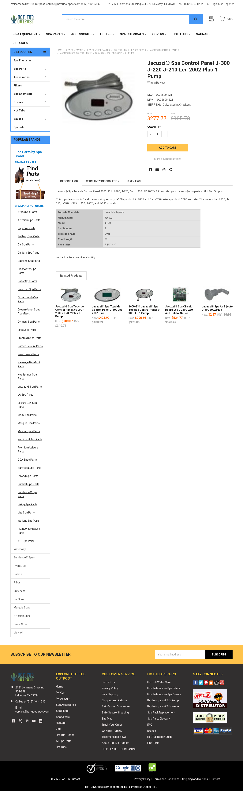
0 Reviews (134, 181)
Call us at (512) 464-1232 (30, 701)
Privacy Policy (110, 688)
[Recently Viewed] (212, 19)
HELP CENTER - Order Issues (119, 748)
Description (69, 181)
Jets (58, 728)
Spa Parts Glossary (158, 718)
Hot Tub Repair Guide (159, 736)
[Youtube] (34, 721)
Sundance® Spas (24, 557)
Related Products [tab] (71, 275)
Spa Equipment (25, 34)
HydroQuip (20, 565)
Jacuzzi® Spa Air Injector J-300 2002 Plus (218, 308)
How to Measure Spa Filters (163, 688)
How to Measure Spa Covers (164, 694)
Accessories (81, 34)
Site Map (107, 718)
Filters (105, 34)
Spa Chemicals (132, 34)
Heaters (60, 722)
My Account (63, 698)
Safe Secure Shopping (115, 712)
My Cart (60, 692)
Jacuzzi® (19, 590)
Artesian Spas (22, 615)
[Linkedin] (41, 721)
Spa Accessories (66, 704)
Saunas (202, 34)
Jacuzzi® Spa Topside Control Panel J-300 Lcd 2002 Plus (107, 310)
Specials (20, 43)
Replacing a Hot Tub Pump (163, 700)
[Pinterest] (171, 169)
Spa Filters (62, 710)
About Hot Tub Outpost (115, 742)
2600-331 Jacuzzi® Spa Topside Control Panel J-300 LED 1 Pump (144, 310)
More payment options (167, 158)
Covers (158, 34)
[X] (20, 721)
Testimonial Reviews (114, 736)
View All (18, 632)
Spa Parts (54, 34)
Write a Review (156, 82)
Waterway (20, 549)
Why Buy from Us (112, 730)
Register (229, 3)
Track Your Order (112, 724)
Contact (215, 779)
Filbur (17, 582)
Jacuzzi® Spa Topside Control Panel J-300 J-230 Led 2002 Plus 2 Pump (69, 311)
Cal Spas (19, 599)
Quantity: (154, 126)
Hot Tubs (180, 34)
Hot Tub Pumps (65, 734)
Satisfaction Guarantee (116, 706)
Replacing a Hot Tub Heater (163, 706)
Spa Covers (63, 716)
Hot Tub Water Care (159, 682)
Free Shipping (110, 694)
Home (59, 686)
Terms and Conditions (166, 779)
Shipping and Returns (114, 700)
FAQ (149, 724)
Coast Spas (20, 624)
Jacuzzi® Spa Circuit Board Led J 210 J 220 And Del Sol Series (179, 310)
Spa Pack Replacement (161, 712)
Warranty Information (102, 181)
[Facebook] (150, 169)
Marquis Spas (22, 607)
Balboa (18, 574)
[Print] (164, 169)
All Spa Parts (63, 740)
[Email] (157, 169)
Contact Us (108, 682)
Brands (151, 730)
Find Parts (153, 742)
